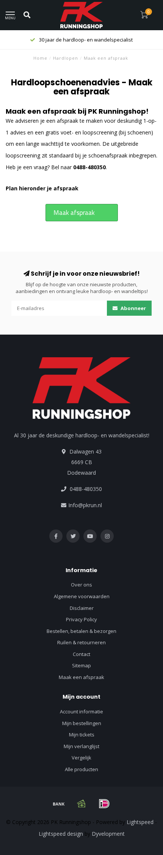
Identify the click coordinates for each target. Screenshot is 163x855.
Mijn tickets (81, 734)
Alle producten (81, 769)
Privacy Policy (81, 619)
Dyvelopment (108, 833)
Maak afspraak (74, 213)
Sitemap (81, 665)
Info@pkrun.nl (85, 505)
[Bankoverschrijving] (58, 803)
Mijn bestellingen (81, 723)
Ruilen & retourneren (81, 642)
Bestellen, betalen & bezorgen (81, 631)
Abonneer (132, 308)
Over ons (81, 584)
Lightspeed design (61, 833)
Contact (81, 654)
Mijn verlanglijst (81, 746)
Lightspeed (140, 822)
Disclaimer (82, 608)
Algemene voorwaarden (82, 596)
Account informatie (81, 711)
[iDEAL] (104, 803)
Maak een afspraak (81, 677)
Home (40, 58)
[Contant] (81, 803)
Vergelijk (81, 757)
